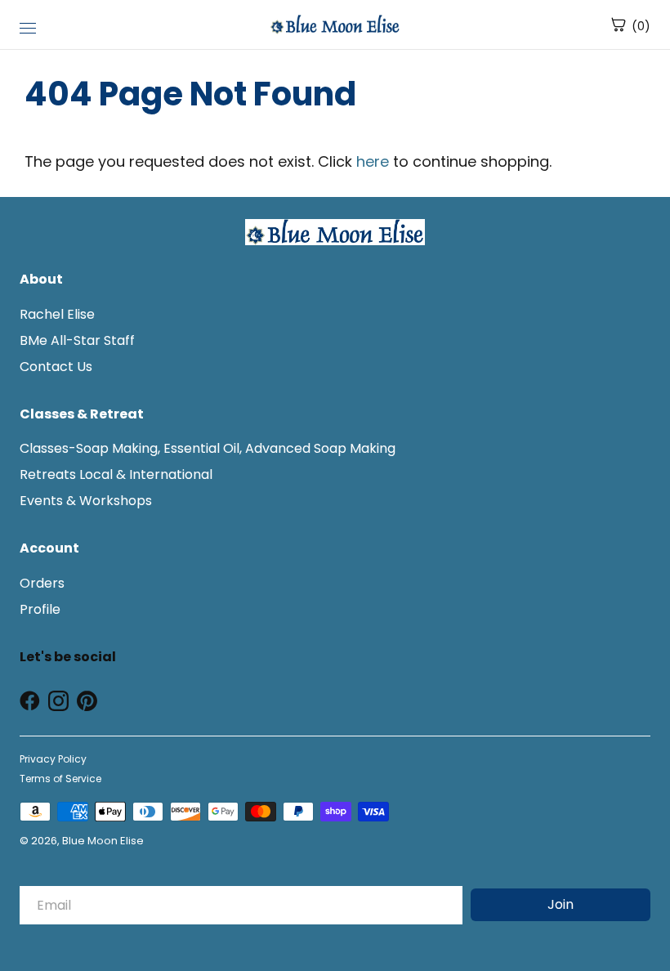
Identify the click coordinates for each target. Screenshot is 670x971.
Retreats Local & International (116, 474)
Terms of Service (60, 778)
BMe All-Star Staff (77, 340)
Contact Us (56, 366)
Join (560, 904)
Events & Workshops (86, 500)
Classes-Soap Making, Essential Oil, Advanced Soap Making (207, 448)
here (372, 161)
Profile (40, 609)
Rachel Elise (57, 314)
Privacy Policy (53, 759)
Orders (42, 583)
